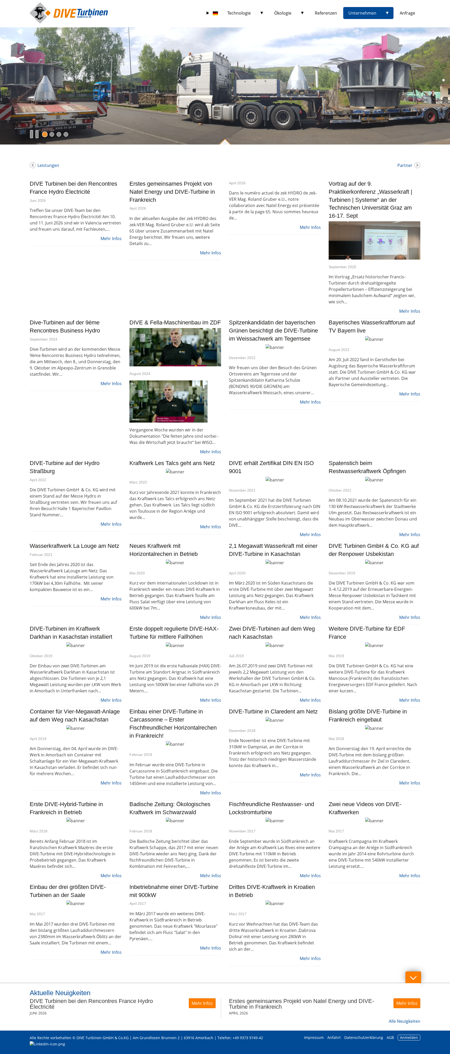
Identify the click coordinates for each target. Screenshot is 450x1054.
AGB (390, 1037)
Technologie (239, 13)
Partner (405, 165)
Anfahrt (334, 1037)
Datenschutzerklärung (364, 1037)
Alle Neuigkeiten (404, 1021)
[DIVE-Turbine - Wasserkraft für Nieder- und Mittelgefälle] (69, 13)
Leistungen (48, 165)
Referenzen (326, 13)
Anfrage (407, 13)
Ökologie (282, 13)
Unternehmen (362, 13)
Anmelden (409, 1037)
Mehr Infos (111, 238)
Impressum (314, 1037)
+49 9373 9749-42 (248, 1037)
